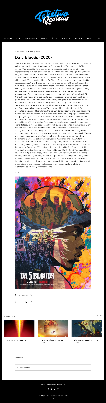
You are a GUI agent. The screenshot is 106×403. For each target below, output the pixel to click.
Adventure (24, 295)
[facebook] (48, 389)
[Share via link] (31, 302)
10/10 (18, 38)
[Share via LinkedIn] (26, 302)
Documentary (31, 38)
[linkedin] (55, 389)
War (31, 295)
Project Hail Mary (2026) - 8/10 (51, 341)
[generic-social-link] (58, 389)
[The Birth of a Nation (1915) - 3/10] (87, 328)
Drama (44, 38)
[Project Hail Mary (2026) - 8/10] (53, 328)
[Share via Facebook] (16, 302)
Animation (65, 38)
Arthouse (79, 38)
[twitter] (51, 389)
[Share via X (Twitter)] (21, 302)
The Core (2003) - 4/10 (16, 340)
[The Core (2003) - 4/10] (19, 328)
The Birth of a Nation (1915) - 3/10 (86, 341)
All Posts (8, 38)
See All (99, 316)
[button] (99, 38)
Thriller (54, 38)
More (89, 38)
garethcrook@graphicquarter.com (53, 384)
